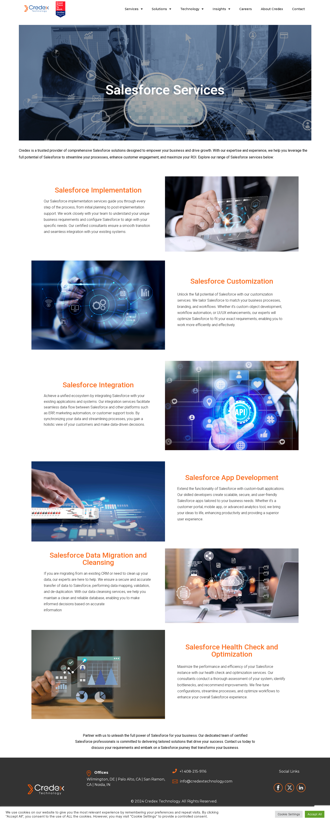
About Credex (272, 9)
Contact (298, 9)
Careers (245, 9)
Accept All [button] (315, 814)
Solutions (159, 9)
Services (132, 9)
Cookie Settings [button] (289, 814)
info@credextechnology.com (206, 781)
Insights (219, 9)
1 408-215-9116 (194, 771)
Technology (189, 9)
